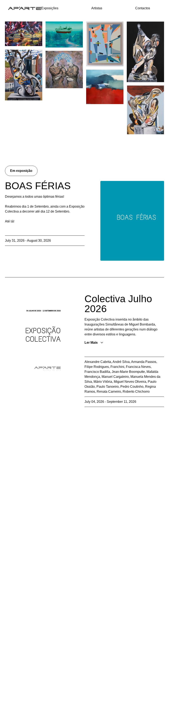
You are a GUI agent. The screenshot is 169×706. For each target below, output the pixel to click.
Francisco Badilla (97, 371)
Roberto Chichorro (136, 391)
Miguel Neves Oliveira (130, 381)
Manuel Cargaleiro (115, 376)
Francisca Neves (138, 366)
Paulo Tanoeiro (107, 386)
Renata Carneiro (109, 391)
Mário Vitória (103, 381)
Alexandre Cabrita (97, 362)
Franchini (117, 366)
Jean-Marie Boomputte (128, 371)
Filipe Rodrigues (96, 366)
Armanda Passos (143, 362)
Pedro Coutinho (131, 386)
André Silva (121, 362)
